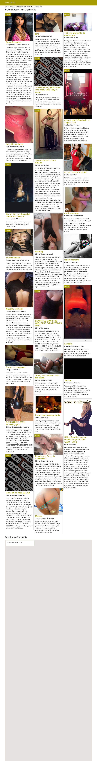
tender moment (71, 260)
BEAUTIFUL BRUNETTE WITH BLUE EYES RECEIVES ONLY (48, 323)
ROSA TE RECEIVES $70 (75, 172)
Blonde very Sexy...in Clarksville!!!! (45, 457)
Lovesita (68, 344)
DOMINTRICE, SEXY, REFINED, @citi (15, 423)
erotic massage (71, 213)
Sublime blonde (13, 257)
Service (67, 380)
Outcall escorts (10, 6)
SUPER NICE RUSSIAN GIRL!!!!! (45, 161)
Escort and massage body (47, 415)
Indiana (30, 6)
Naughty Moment (14, 309)
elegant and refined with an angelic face (77, 121)
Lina (37, 34)
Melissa (38, 516)
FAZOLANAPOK (10, 3)
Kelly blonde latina (14, 144)
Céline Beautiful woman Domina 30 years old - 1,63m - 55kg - (75, 439)
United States (21, 6)
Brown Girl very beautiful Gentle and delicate (18, 215)
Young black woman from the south (47, 376)
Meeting (39, 251)
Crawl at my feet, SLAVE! (18, 493)
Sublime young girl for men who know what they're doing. (47, 89)
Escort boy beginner (15, 367)
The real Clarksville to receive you (74, 34)
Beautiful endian (13, 42)
